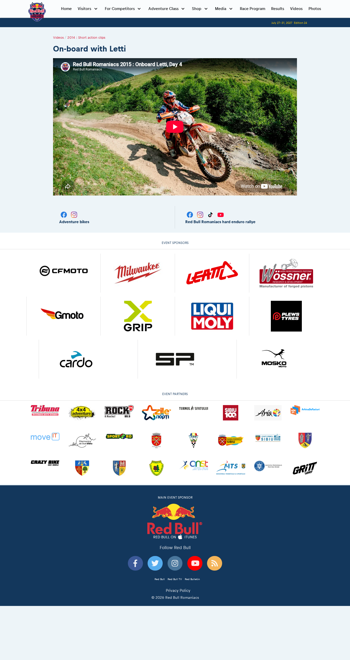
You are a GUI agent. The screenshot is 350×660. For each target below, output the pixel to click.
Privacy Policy (178, 590)
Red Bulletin (192, 579)
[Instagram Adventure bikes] (74, 214)
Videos (296, 8)
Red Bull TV (175, 579)
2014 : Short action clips (86, 37)
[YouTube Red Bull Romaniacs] (220, 214)
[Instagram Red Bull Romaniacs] (200, 214)
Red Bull (160, 579)
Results (277, 8)
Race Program (252, 8)
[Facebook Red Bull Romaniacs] (190, 214)
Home (66, 8)
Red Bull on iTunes (175, 537)
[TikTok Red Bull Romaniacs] (211, 214)
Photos (314, 8)
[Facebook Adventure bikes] (64, 214)
